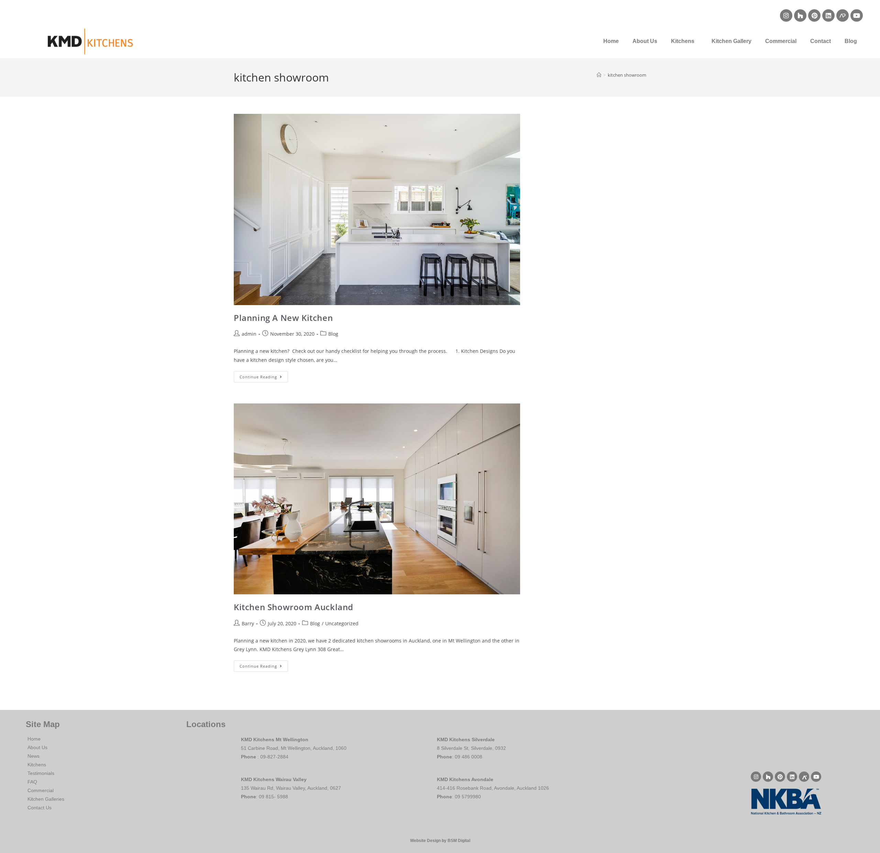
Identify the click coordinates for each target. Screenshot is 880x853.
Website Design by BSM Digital (440, 840)
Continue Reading (264, 375)
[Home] (599, 75)
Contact (820, 41)
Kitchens (682, 41)
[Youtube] (856, 15)
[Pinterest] (814, 15)
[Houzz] (800, 15)
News (34, 756)
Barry (248, 623)
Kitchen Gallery (731, 41)
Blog (851, 41)
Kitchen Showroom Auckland (293, 607)
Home (611, 41)
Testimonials (41, 773)
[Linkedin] (828, 15)
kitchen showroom (627, 75)
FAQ (32, 782)
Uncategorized (342, 623)
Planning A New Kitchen (283, 317)
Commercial (780, 41)
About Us (644, 41)
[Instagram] (786, 15)
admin (249, 334)
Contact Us (40, 807)
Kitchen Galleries (46, 799)
